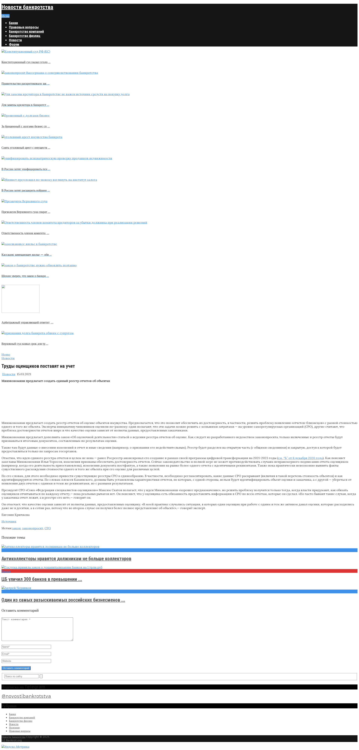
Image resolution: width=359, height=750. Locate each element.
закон (16, 528)
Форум (14, 44)
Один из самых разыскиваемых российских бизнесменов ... (63, 600)
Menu (5, 16)
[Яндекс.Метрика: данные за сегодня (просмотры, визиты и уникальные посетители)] (15, 747)
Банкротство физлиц (24, 36)
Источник (8, 521)
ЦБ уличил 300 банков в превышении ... (41, 579)
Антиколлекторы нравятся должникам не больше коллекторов (66, 558)
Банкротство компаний (26, 31)
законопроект (32, 528)
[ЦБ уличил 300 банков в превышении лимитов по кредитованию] (179, 567)
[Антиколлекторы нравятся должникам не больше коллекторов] (179, 546)
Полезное (14, 727)
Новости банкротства (27, 7)
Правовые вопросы (24, 27)
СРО (48, 528)
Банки (13, 23)
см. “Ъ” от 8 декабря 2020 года (300, 458)
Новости (15, 40)
